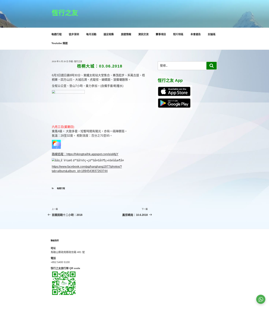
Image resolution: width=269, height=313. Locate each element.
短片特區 (178, 34)
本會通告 (195, 34)
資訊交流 (143, 34)
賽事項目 (161, 34)
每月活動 (91, 34)
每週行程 (56, 34)
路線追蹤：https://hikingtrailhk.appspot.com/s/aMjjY (85, 154)
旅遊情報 (126, 34)
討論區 (212, 34)
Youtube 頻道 (59, 43)
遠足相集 (109, 34)
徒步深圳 (74, 34)
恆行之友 (65, 13)
